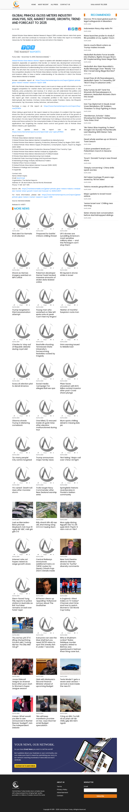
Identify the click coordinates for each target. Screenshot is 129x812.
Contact (60, 795)
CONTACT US (65, 4)
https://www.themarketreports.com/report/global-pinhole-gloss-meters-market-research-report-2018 (46, 196)
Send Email (21, 178)
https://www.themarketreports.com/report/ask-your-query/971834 (37, 132)
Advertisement (62, 792)
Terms (59, 786)
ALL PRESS (54, 4)
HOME (33, 4)
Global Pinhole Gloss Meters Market (25, 61)
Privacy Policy (62, 789)
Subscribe (100, 796)
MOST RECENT (43, 4)
